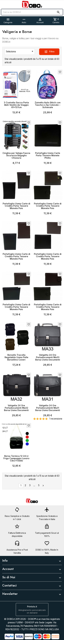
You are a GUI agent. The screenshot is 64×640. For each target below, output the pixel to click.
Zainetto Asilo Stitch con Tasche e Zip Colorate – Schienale (48, 105)
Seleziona (20, 51)
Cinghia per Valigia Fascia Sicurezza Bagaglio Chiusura (16, 155)
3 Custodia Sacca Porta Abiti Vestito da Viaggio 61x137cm (16, 105)
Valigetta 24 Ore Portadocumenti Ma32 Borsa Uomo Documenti (16, 407)
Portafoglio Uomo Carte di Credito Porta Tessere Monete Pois (16, 206)
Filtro (49, 52)
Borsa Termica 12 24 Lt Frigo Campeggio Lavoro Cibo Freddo (16, 458)
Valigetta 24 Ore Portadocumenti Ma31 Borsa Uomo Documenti (47, 407)
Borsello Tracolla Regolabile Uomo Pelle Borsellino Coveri (16, 357)
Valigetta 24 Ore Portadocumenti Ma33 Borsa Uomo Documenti (47, 357)
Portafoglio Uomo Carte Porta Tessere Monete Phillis (47, 155)
